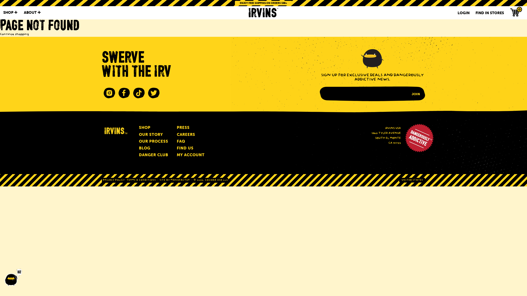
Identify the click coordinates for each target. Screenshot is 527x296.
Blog (144, 148)
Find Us (185, 148)
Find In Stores (490, 13)
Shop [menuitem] (8, 12)
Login (464, 13)
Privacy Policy (114, 180)
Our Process (153, 141)
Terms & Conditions (141, 180)
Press (183, 127)
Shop (144, 127)
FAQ (181, 141)
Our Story (151, 134)
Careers (186, 134)
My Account (191, 155)
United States (412, 180)
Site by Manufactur (175, 180)
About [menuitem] (31, 12)
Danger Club (153, 155)
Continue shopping (14, 34)
